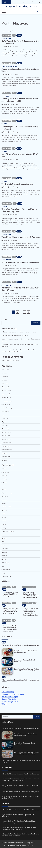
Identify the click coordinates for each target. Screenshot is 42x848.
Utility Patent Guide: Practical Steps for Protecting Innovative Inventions (21, 681)
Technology (5, 562)
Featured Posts (6, 507)
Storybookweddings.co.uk (21, 6)
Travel (4, 124)
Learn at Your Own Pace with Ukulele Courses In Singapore (20, 792)
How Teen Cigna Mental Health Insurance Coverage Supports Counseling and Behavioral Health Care (30, 611)
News (3, 545)
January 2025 (6, 436)
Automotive (6, 38)
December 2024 (6, 439)
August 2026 (5, 369)
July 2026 (4, 373)
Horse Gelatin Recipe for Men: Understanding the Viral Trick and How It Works (20, 797)
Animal (4, 206)
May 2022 (4, 460)
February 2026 (6, 390)
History (4, 528)
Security (4, 555)
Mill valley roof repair (10, 697)
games (4, 521)
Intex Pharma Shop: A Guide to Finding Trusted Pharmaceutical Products (26, 670)
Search (4, 320)
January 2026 (6, 394)
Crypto (4, 486)
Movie (3, 541)
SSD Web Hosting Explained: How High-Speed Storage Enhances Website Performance (31, 595)
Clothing (4, 482)
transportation (6, 569)
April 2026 (5, 383)
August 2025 (5, 411)
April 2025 (5, 425)
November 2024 (7, 443)
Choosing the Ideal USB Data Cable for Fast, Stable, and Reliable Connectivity (19, 822)
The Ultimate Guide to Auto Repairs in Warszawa (21, 237)
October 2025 (6, 404)
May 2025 (4, 422)
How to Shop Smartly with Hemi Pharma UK (15, 335)
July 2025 (4, 415)
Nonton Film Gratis (9, 699)
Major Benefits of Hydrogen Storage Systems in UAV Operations (18, 815)
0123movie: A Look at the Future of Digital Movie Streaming (10, 594)
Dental (4, 489)
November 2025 (7, 401)
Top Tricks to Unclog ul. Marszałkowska (17, 184)
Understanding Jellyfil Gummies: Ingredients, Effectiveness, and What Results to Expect (10, 628)
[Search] (37, 11)
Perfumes (5, 549)
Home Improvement (9, 66)
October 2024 (6, 446)
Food (3, 514)
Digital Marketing (7, 493)
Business (5, 96)
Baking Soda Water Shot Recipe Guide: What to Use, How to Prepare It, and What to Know (10, 610)
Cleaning (4, 479)
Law (3, 535)
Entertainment (6, 500)
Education (5, 496)
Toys (3, 566)
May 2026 (4, 380)
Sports (4, 559)
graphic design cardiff (10, 702)
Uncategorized (6, 576)
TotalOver (5, 704)
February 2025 (6, 432)
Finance (4, 510)
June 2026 (5, 376)
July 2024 (4, 453)
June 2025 (5, 418)
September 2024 (7, 449)
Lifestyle (4, 538)
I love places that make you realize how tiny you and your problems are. (19, 2)
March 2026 (5, 387)
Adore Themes (27, 845)
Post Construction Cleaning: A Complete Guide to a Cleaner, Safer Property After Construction (20, 779)
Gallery (4, 517)
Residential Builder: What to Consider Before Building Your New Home (20, 786)
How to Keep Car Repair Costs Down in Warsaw (20, 262)
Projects (4, 552)
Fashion (4, 503)
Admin (5, 46)
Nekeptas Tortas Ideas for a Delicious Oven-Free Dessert (19, 332)
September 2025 (7, 408)
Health (4, 524)
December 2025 (6, 397)
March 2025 (5, 429)
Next (28, 312)
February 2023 (6, 456)
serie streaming (8, 692)
